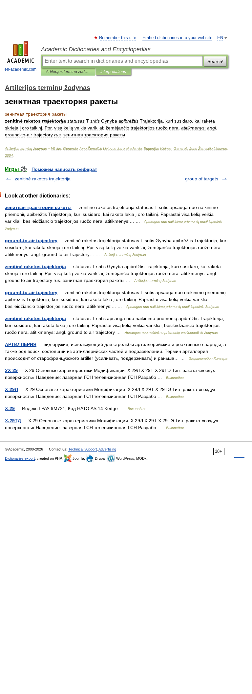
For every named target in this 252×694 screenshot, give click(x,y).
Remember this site (118, 37)
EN (220, 37)
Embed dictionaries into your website (177, 37)
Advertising (107, 449)
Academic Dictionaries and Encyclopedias (96, 49)
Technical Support (82, 449)
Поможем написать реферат (64, 169)
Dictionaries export (20, 458)
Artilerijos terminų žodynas (68, 71)
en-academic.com (20, 69)
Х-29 (10, 408)
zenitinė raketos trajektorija (43, 178)
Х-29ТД (13, 420)
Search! (215, 61)
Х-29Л (11, 389)
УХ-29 (11, 370)
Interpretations (113, 71)
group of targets (201, 178)
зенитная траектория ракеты (38, 207)
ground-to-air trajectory (31, 240)
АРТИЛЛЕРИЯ (20, 344)
